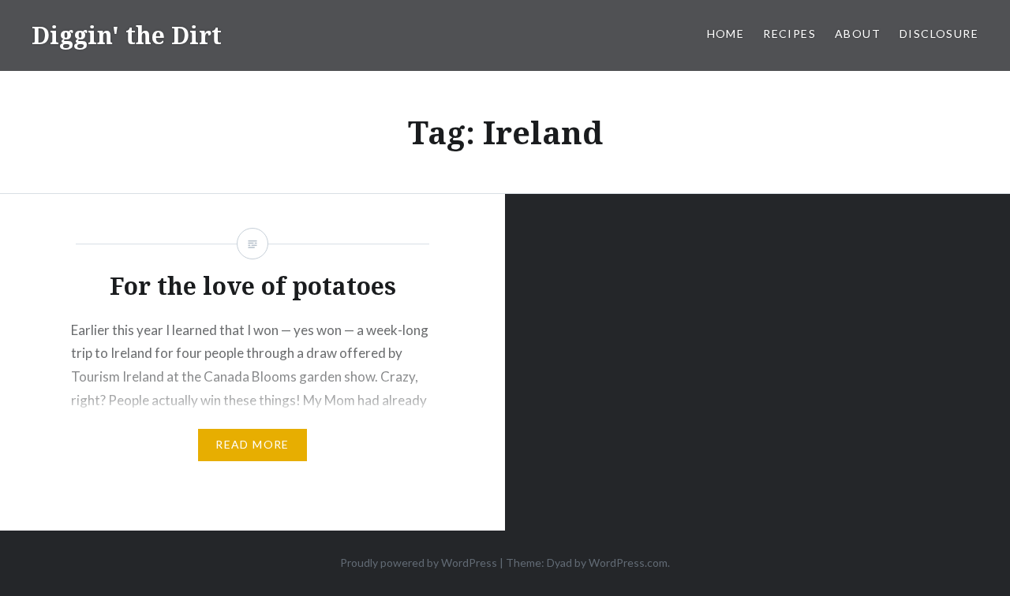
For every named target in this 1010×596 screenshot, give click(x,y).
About (858, 33)
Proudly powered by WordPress (418, 562)
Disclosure (939, 33)
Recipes (789, 33)
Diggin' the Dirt (127, 35)
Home (726, 33)
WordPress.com (628, 562)
